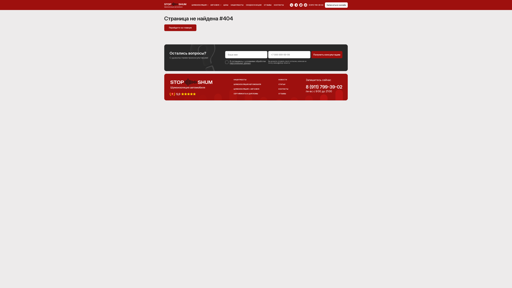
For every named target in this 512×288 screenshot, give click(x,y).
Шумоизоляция (199, 5)
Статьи (281, 84)
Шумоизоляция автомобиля (247, 84)
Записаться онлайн (336, 5)
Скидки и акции (253, 5)
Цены (225, 5)
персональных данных (240, 63)
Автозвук (214, 5)
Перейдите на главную (180, 28)
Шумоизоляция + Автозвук (246, 89)
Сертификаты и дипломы (246, 94)
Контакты (279, 5)
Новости (282, 80)
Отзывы (267, 5)
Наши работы (237, 5)
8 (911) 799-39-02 (324, 87)
